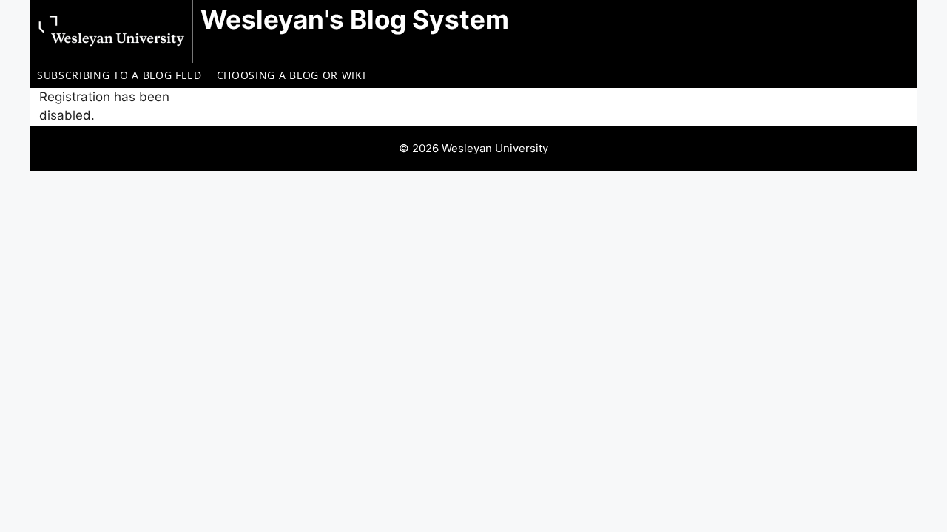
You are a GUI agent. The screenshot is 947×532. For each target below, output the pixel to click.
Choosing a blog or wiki (291, 75)
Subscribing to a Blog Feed (119, 75)
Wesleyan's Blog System (354, 19)
